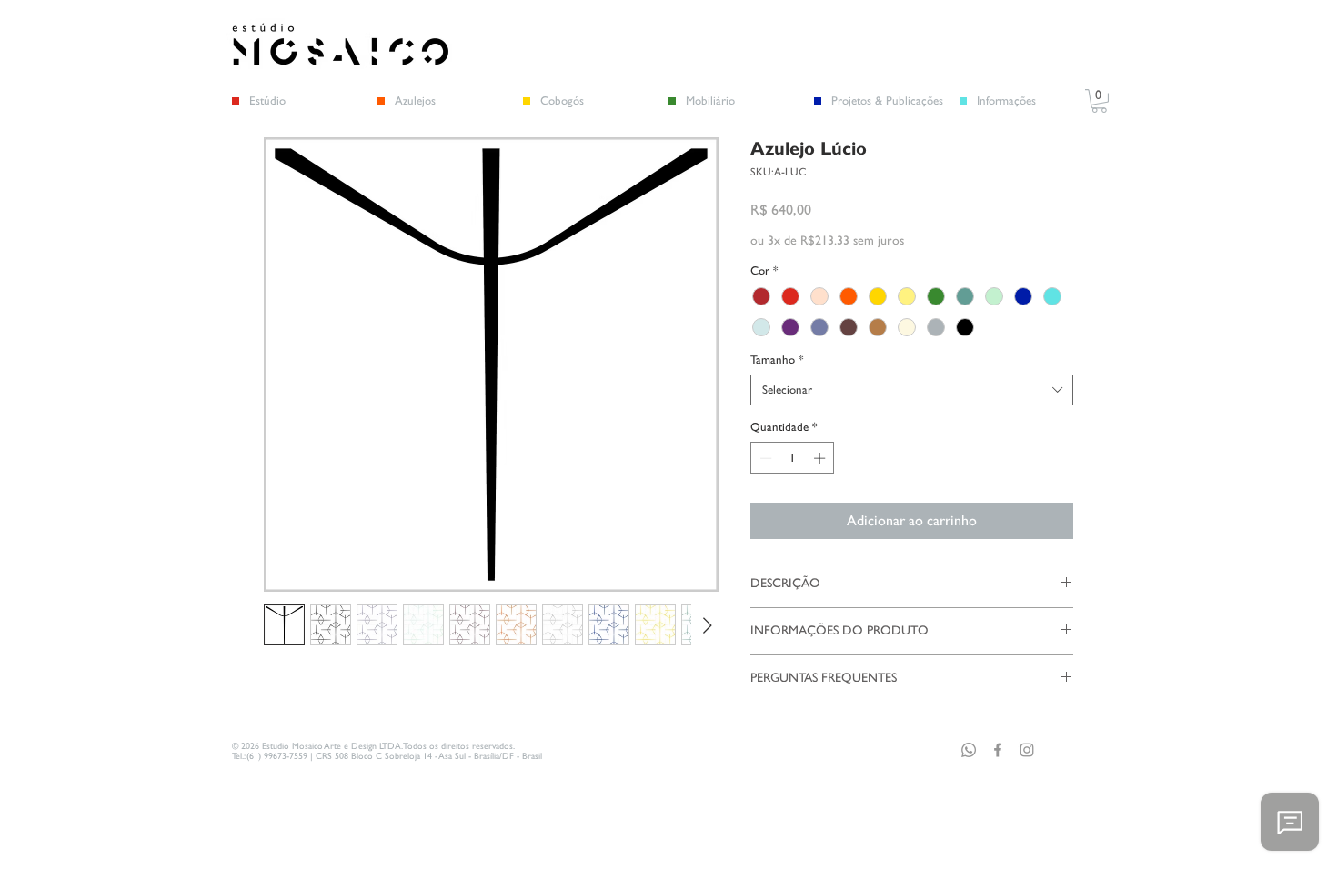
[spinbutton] (792, 458)
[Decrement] (764, 458)
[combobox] (911, 390)
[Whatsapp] (969, 750)
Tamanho (776, 359)
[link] (1099, 101)
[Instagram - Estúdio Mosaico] (1027, 750)
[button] (895, 101)
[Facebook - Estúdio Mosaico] (998, 750)
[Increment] (821, 458)
